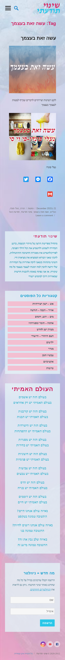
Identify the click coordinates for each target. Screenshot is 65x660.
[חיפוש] (16, 7)
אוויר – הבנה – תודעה (42, 310)
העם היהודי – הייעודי (42, 336)
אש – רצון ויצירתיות (43, 303)
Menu (8, 8)
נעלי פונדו (14, 208)
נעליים (53, 212)
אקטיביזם (48, 361)
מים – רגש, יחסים (44, 316)
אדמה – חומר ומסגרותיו (41, 323)
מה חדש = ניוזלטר (39, 573)
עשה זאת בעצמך (38, 38)
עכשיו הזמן (48, 355)
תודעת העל (14, 212)
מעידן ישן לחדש (45, 329)
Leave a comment (44, 215)
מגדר (51, 348)
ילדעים (50, 342)
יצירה (22, 208)
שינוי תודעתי (48, 8)
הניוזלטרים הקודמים (40, 589)
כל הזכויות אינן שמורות (23, 653)
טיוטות (31, 208)
